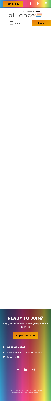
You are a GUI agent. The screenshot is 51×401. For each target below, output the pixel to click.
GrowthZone (34, 393)
